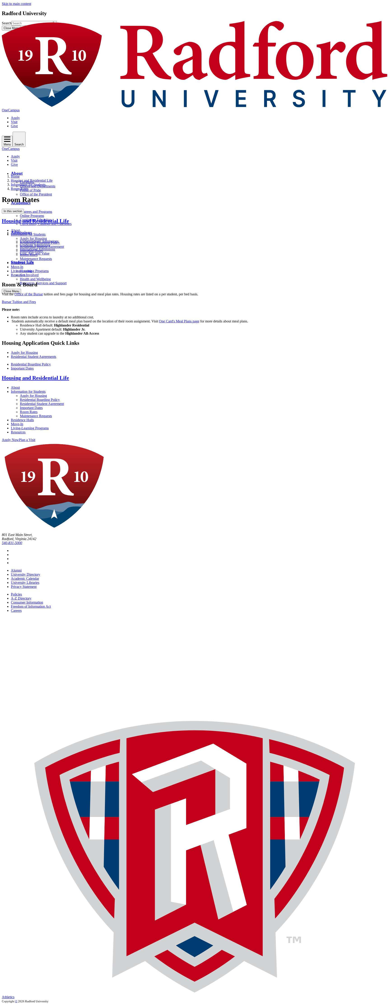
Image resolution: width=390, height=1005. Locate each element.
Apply (15, 118)
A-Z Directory (21, 598)
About (17, 173)
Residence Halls (22, 263)
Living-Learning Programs (30, 271)
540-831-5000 (12, 543)
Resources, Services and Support (43, 283)
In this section (13, 211)
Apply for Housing (33, 238)
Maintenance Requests (36, 259)
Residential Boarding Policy (40, 242)
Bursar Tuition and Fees (19, 302)
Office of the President (36, 194)
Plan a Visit (27, 440)
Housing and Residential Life (32, 180)
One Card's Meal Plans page (179, 321)
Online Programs (32, 216)
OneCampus (11, 110)
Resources (18, 275)
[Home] (195, 106)
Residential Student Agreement (42, 246)
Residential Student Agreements (33, 357)
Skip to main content (16, 4)
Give (14, 126)
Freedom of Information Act (31, 606)
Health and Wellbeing (35, 279)
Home (15, 176)
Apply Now (10, 440)
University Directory (25, 574)
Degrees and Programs (36, 212)
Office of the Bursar (28, 294)
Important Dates (31, 251)
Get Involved (29, 275)
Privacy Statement (24, 587)
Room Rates (19, 189)
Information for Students (28, 184)
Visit (14, 122)
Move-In (17, 267)
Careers (16, 610)
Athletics (8, 997)
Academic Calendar (25, 578)
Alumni (16, 570)
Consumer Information (27, 602)
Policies (16, 594)
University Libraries (25, 582)
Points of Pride (30, 190)
